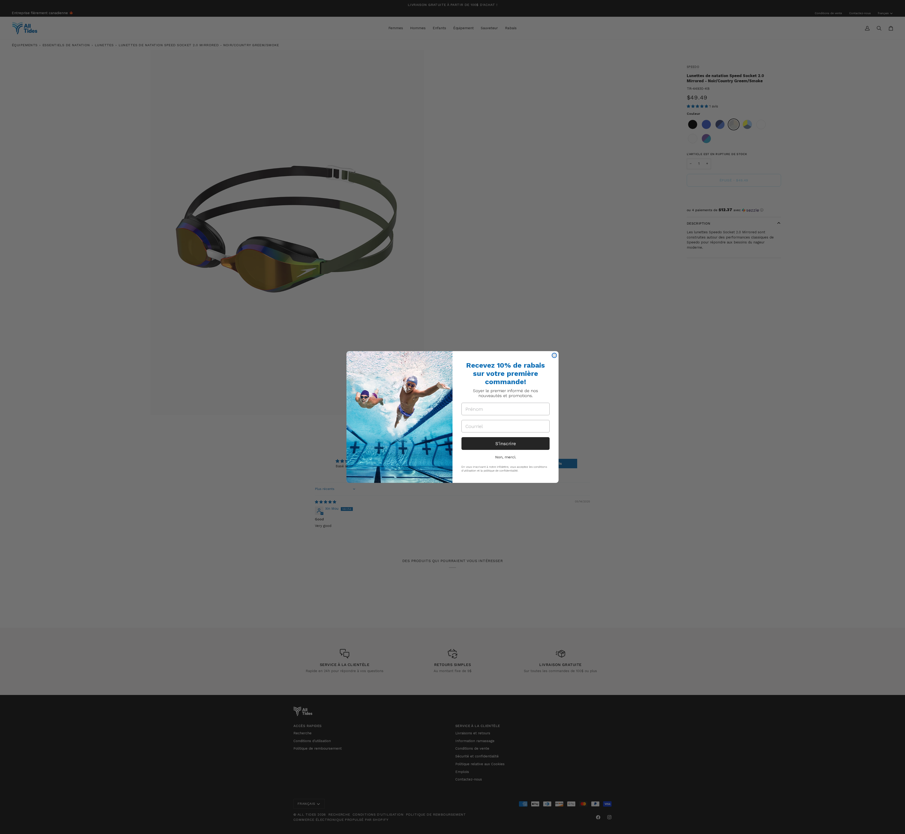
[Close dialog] (554, 355)
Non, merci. (505, 457)
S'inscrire (505, 443)
